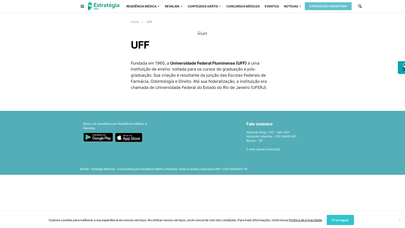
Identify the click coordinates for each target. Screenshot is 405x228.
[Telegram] (315, 168)
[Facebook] (289, 168)
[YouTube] (309, 168)
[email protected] (268, 149)
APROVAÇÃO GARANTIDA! (328, 6)
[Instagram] (302, 168)
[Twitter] (295, 168)
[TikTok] (322, 168)
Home (135, 22)
